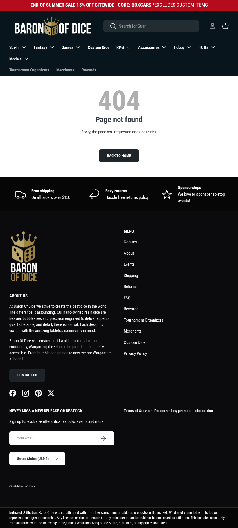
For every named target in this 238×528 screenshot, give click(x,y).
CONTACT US (27, 375)
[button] (225, 26)
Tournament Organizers (29, 70)
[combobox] (151, 26)
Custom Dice (98, 47)
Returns (130, 286)
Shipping (131, 275)
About (129, 253)
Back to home (119, 155)
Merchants (65, 70)
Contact (130, 242)
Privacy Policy (135, 353)
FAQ (127, 297)
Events (129, 264)
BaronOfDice (27, 486)
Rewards (89, 70)
